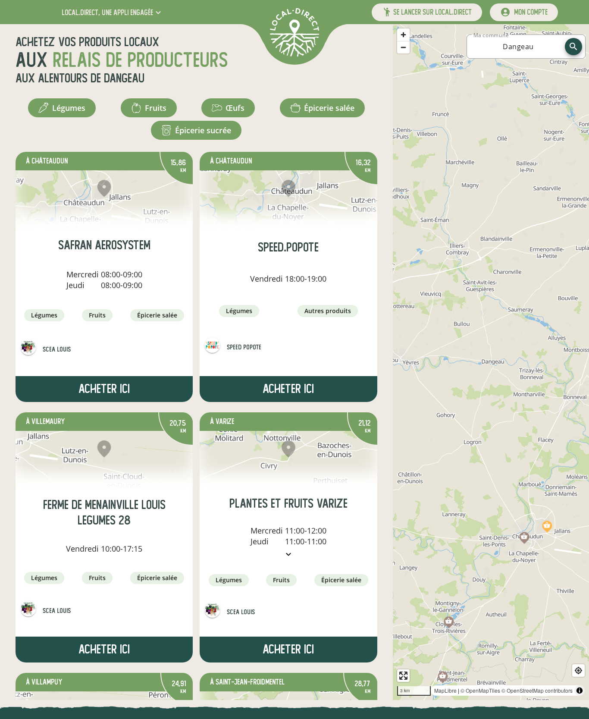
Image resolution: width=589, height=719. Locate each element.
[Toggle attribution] (579, 690)
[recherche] (573, 46)
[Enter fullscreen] (403, 675)
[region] (491, 362)
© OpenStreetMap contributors (537, 690)
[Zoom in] (403, 34)
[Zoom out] (403, 47)
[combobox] (518, 46)
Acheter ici (104, 389)
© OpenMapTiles (480, 690)
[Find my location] (578, 670)
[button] (112, 12)
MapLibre (445, 690)
